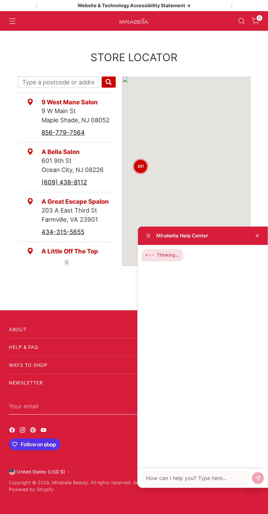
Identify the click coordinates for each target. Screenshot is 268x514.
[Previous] (36, 5)
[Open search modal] (241, 21)
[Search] (109, 82)
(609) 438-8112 (64, 182)
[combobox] (58, 82)
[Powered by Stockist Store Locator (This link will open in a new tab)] (66, 262)
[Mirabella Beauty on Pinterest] (34, 431)
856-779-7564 (63, 132)
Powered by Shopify (31, 489)
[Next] (232, 5)
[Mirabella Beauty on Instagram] (23, 431)
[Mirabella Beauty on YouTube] (44, 431)
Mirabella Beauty (70, 482)
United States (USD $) (41, 471)
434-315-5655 (63, 231)
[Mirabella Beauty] (134, 21)
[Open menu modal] (12, 21)
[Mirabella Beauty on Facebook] (13, 431)
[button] (140, 166)
